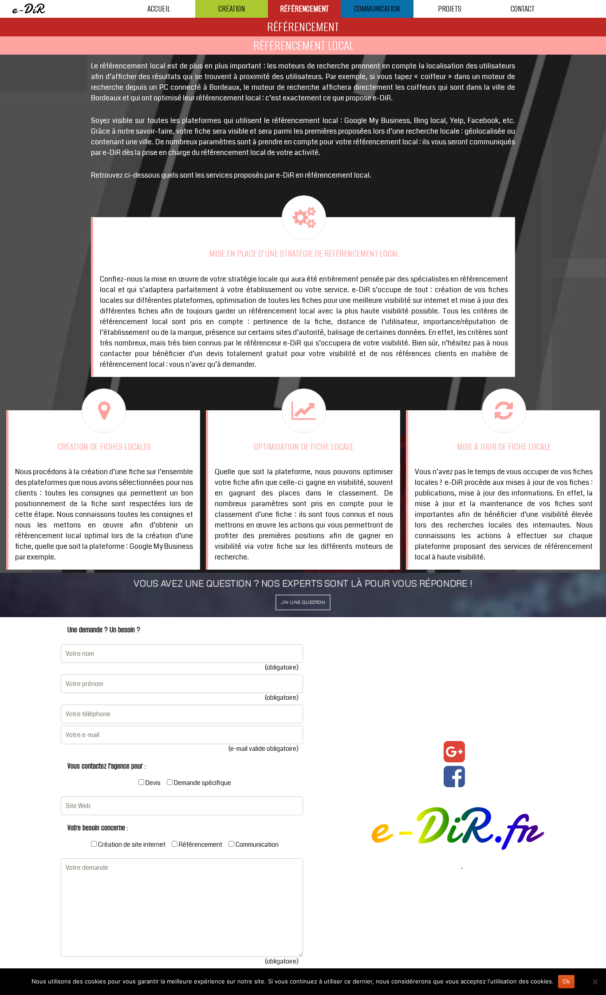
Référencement (304, 8)
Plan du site (480, 868)
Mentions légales (435, 868)
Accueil (158, 8)
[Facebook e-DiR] (454, 776)
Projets (449, 8)
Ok (567, 981)
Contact (523, 8)
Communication (377, 8)
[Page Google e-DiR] (454, 751)
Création (231, 8)
